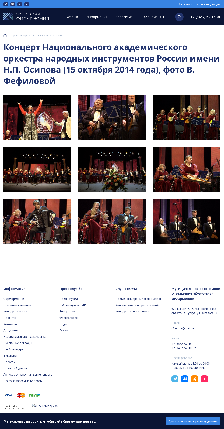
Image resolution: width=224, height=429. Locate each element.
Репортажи (67, 311)
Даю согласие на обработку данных (193, 421)
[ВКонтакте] (12, 4)
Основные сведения (17, 305)
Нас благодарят (14, 349)
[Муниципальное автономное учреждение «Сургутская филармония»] (30, 17)
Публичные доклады (18, 343)
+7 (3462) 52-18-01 (205, 16)
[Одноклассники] (20, 4)
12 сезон (58, 35)
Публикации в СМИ (72, 305)
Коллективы (125, 17)
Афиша (72, 17)
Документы (11, 330)
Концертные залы (16, 311)
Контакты (10, 324)
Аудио (63, 330)
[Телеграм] (6, 4)
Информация (96, 17)
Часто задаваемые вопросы (23, 381)
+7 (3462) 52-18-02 (184, 348)
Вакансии (10, 356)
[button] (179, 17)
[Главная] (5, 35)
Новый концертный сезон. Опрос (138, 299)
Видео (63, 324)
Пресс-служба (68, 299)
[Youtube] (26, 4)
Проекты (10, 318)
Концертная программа (132, 311)
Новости (9, 362)
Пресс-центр (19, 35)
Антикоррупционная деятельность (28, 374)
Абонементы (154, 17)
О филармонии (14, 299)
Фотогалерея (40, 35)
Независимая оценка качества (25, 337)
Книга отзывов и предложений (137, 305)
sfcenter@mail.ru (183, 328)
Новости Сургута (15, 368)
